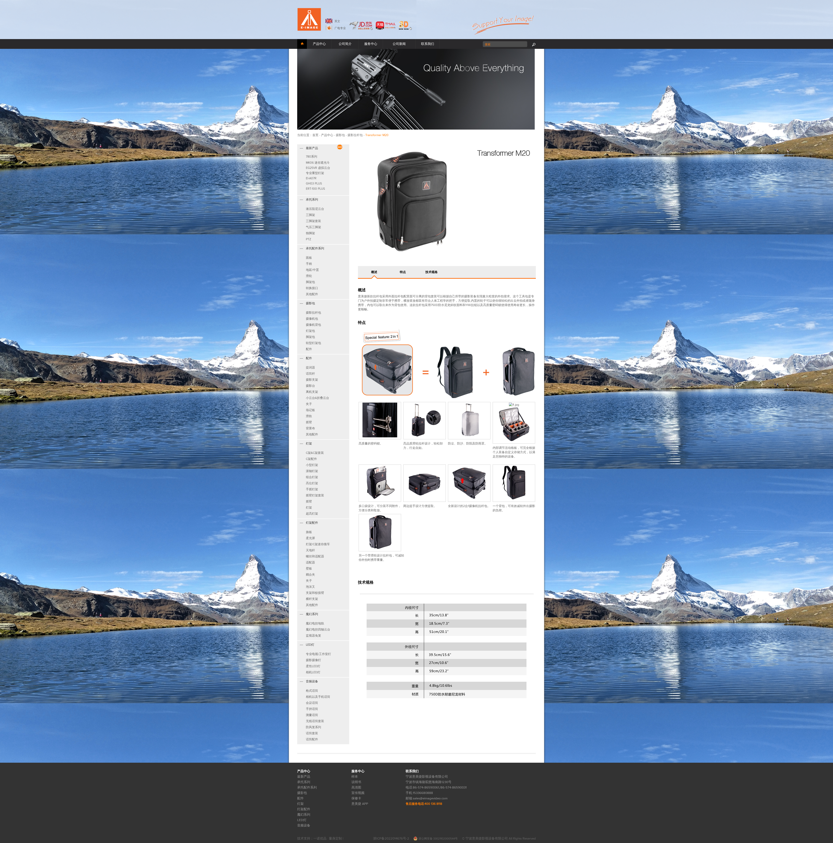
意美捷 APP (359, 804)
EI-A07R (311, 178)
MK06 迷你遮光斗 (318, 163)
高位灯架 (312, 483)
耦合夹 (310, 574)
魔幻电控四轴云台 (318, 629)
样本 (354, 777)
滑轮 (309, 276)
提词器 (310, 367)
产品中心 (327, 135)
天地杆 (310, 550)
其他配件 (312, 294)
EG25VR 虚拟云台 (318, 168)
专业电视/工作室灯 (318, 654)
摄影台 (310, 386)
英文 (337, 21)
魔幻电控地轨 (315, 623)
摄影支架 (312, 380)
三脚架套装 (313, 221)
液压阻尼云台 (315, 209)
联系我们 (427, 44)
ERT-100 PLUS (315, 189)
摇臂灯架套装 (315, 495)
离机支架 (312, 392)
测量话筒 (312, 715)
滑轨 (309, 416)
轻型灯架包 (313, 343)
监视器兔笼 (313, 635)
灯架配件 (303, 809)
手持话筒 (312, 709)
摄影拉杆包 (313, 312)
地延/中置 (312, 270)
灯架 (309, 507)
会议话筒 (312, 703)
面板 (309, 258)
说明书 (356, 782)
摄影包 (302, 793)
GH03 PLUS (314, 183)
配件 (309, 349)
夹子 (309, 404)
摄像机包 (312, 319)
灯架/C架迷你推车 (318, 544)
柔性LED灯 (313, 666)
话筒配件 (312, 739)
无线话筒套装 (315, 721)
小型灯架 (312, 465)
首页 (315, 135)
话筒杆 (310, 373)
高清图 (356, 787)
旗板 (309, 532)
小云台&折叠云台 (317, 398)
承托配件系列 (307, 787)
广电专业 (340, 28)
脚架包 (310, 282)
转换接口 (312, 288)
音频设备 (303, 825)
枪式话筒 (312, 691)
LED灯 (302, 820)
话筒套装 (312, 733)
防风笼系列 (313, 727)
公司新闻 (399, 44)
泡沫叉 (310, 587)
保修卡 (356, 798)
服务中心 (370, 44)
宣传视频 (357, 793)
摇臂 (309, 422)
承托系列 (303, 782)
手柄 (309, 264)
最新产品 (303, 777)
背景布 (310, 428)
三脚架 (310, 215)
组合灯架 (312, 477)
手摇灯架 (312, 489)
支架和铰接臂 (315, 593)
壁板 (309, 568)
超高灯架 (312, 513)
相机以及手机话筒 (318, 697)
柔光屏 (310, 538)
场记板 (310, 410)
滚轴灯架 (312, 471)
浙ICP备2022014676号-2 (391, 838)
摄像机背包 (313, 325)
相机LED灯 (313, 672)
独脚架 (310, 233)
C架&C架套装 (315, 453)
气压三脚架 (313, 227)
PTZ (308, 239)
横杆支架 (312, 599)
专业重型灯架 (315, 173)
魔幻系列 (303, 815)
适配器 (310, 562)
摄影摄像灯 (313, 660)
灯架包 (310, 331)
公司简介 (345, 44)
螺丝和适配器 (315, 556)
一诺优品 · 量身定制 (328, 838)
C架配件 (311, 459)
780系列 (311, 156)
